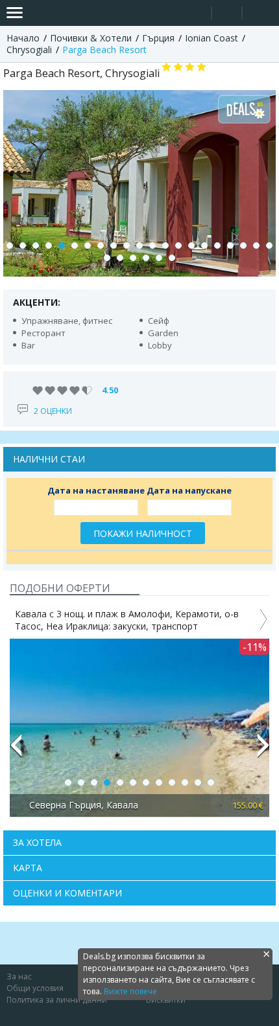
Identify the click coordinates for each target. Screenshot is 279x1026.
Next (263, 751)
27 (172, 258)
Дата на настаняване (96, 490)
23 (120, 258)
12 (152, 245)
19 (243, 245)
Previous (15, 751)
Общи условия (35, 988)
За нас (19, 976)
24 (133, 258)
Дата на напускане (189, 490)
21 (269, 245)
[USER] (228, 14)
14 (178, 245)
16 (204, 245)
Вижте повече (130, 991)
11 (139, 245)
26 (159, 258)
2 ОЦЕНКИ (53, 410)
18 (230, 245)
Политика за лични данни (56, 999)
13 (165, 245)
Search (196, 13)
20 (256, 245)
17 (217, 245)
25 (146, 258)
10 (126, 245)
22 (107, 258)
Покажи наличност (142, 533)
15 (191, 245)
